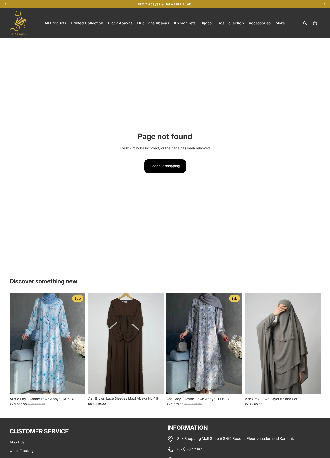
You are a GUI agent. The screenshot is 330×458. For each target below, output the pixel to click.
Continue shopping (165, 166)
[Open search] (305, 23)
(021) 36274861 (190, 449)
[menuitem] (280, 23)
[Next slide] (78, 343)
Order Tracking (22, 451)
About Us (17, 442)
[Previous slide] (17, 343)
